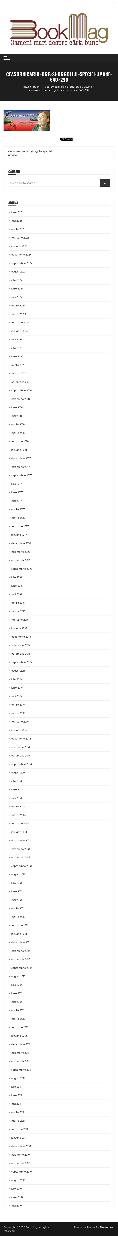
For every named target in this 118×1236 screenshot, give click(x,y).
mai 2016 (16, 594)
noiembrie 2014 (20, 747)
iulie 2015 (16, 679)
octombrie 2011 (20, 1061)
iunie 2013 (17, 891)
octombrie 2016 (20, 560)
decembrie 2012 (21, 942)
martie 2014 (18, 815)
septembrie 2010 (21, 1171)
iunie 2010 (17, 1197)
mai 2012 (16, 1002)
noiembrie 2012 (20, 951)
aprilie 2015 (18, 704)
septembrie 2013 (21, 866)
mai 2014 (16, 798)
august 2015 (18, 670)
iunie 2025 (17, 212)
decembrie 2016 (21, 543)
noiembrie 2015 (20, 645)
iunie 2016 (17, 586)
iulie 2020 (17, 348)
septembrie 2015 (21, 662)
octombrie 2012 (20, 959)
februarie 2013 (20, 925)
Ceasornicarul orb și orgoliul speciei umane (30, 153)
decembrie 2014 (21, 738)
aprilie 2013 (18, 908)
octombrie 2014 (21, 755)
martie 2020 (18, 373)
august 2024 (18, 271)
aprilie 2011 (17, 1112)
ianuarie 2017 (19, 535)
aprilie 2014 (18, 806)
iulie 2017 (16, 484)
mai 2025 (16, 220)
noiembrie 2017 (20, 467)
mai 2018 (16, 416)
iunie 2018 (17, 407)
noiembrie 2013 (20, 849)
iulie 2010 (16, 1188)
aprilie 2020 (18, 365)
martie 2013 (18, 917)
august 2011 (18, 1078)
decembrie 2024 (21, 254)
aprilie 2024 (18, 305)
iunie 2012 (17, 993)
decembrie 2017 (21, 458)
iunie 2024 (17, 288)
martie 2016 (18, 611)
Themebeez (107, 1227)
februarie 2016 (20, 620)
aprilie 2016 (18, 603)
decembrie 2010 (21, 1146)
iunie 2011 (16, 1095)
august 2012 (18, 976)
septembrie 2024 (22, 263)
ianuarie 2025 (19, 246)
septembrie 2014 (21, 764)
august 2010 (18, 1180)
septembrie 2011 (21, 1070)
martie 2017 (18, 518)
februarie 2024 (20, 322)
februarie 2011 (19, 1129)
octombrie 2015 (20, 654)
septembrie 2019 (21, 390)
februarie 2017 (20, 526)
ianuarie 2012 (19, 1036)
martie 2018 (18, 433)
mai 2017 (16, 501)
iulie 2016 (16, 577)
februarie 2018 (20, 441)
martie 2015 (18, 713)
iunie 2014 (17, 789)
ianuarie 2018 (19, 450)
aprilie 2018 (18, 424)
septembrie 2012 (21, 968)
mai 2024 (17, 297)
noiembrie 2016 (20, 552)
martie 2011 (18, 1121)
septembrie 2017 (21, 475)
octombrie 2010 (20, 1163)
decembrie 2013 (21, 840)
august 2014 (18, 772)
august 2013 (18, 874)
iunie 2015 (17, 687)
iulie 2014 (16, 781)
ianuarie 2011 (18, 1138)
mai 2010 (16, 1205)
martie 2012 (18, 1019)
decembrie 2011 (20, 1044)
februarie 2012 (20, 1027)
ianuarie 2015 (19, 730)
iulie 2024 (17, 280)
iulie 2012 (16, 985)
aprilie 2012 (18, 1010)
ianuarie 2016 (19, 628)
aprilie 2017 (18, 509)
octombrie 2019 (20, 382)
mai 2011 (16, 1104)
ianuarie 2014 (19, 832)
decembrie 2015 (21, 637)
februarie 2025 (20, 237)
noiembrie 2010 (20, 1154)
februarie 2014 (20, 823)
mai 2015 (16, 696)
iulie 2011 (16, 1087)
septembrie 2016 (21, 569)
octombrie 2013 (20, 857)
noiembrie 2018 (20, 399)
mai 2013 (16, 900)
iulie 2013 (16, 883)
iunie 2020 (17, 356)
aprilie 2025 (18, 229)
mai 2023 (16, 339)
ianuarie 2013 (19, 934)
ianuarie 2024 (19, 331)
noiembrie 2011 (20, 1053)
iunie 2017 (17, 492)
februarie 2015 (20, 721)
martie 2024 (18, 314)
